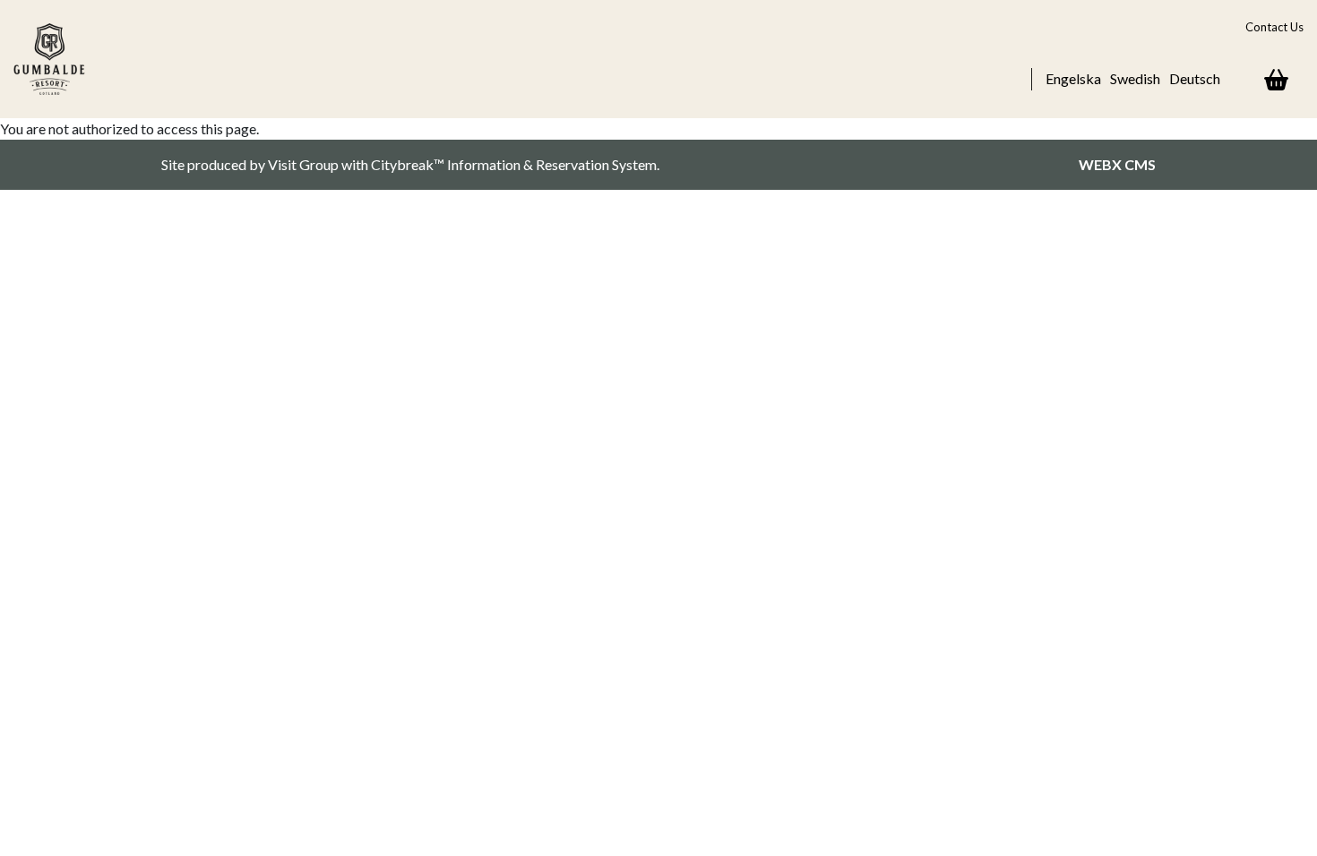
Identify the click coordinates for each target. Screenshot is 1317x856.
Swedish (1135, 78)
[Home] (58, 59)
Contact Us (1274, 27)
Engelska (1073, 78)
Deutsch (1194, 78)
